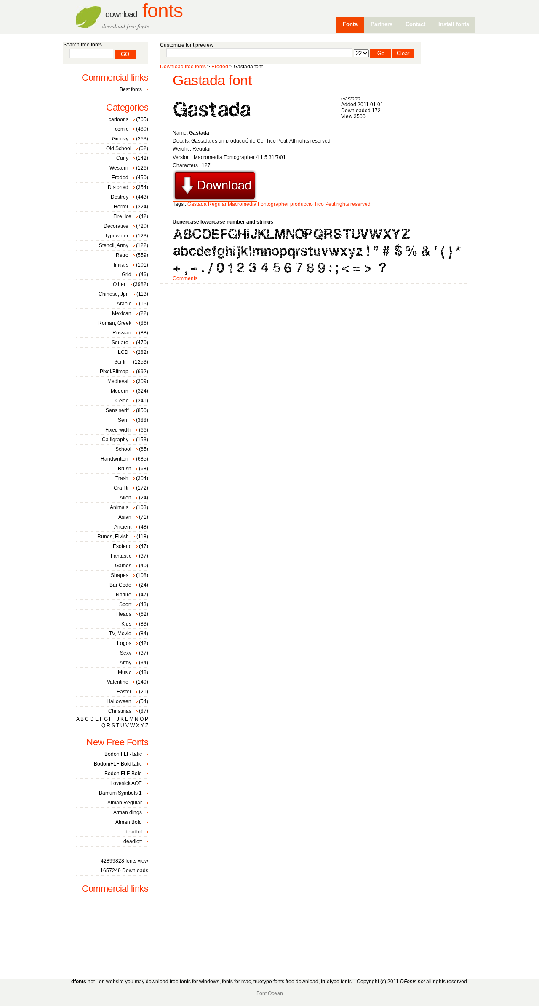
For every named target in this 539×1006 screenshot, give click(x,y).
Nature (123, 595)
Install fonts (453, 24)
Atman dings (127, 812)
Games (123, 566)
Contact (415, 24)
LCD (123, 352)
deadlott (132, 841)
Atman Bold (128, 822)
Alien (125, 498)
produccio (301, 204)
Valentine (117, 682)
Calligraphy (115, 439)
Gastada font (212, 80)
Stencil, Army (113, 245)
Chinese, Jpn (114, 294)
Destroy (119, 197)
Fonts (144, 11)
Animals (119, 507)
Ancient (122, 527)
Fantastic (121, 556)
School (123, 449)
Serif (123, 420)
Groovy (120, 139)
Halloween (119, 701)
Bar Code (120, 585)
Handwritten (114, 459)
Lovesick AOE (126, 783)
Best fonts (131, 89)
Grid (126, 275)
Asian (124, 517)
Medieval (117, 381)
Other (119, 284)
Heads (123, 614)
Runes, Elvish (113, 536)
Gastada (197, 204)
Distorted (118, 187)
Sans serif (117, 410)
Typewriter (116, 236)
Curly (122, 158)
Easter (124, 692)
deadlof (133, 832)
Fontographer (273, 204)
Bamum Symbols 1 (120, 793)
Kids (126, 624)
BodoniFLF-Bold (123, 774)
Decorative (116, 226)
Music (124, 672)
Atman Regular (124, 803)
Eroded (219, 67)
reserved (360, 204)
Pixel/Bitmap (114, 372)
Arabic (124, 304)
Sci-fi (119, 362)
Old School (118, 148)
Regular (217, 204)
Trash (121, 478)
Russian (121, 333)
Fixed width (118, 430)
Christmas (119, 711)
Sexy (125, 653)
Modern (119, 391)
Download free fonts (183, 67)
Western (118, 168)
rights (342, 204)
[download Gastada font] (215, 199)
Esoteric (122, 546)
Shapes (119, 575)
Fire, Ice (122, 216)
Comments (185, 278)
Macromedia (242, 204)
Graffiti (121, 488)
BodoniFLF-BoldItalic (118, 764)
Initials (121, 265)
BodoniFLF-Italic (123, 754)
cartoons (118, 119)
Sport (125, 604)
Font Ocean (269, 993)
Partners (381, 24)
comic (121, 129)
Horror (121, 207)
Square (120, 342)
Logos (124, 643)
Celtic (121, 401)
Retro (122, 255)
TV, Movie (120, 634)
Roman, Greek (114, 323)
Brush (124, 469)
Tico (319, 204)
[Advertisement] (313, 311)
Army (125, 663)
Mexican (121, 313)
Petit (330, 204)
